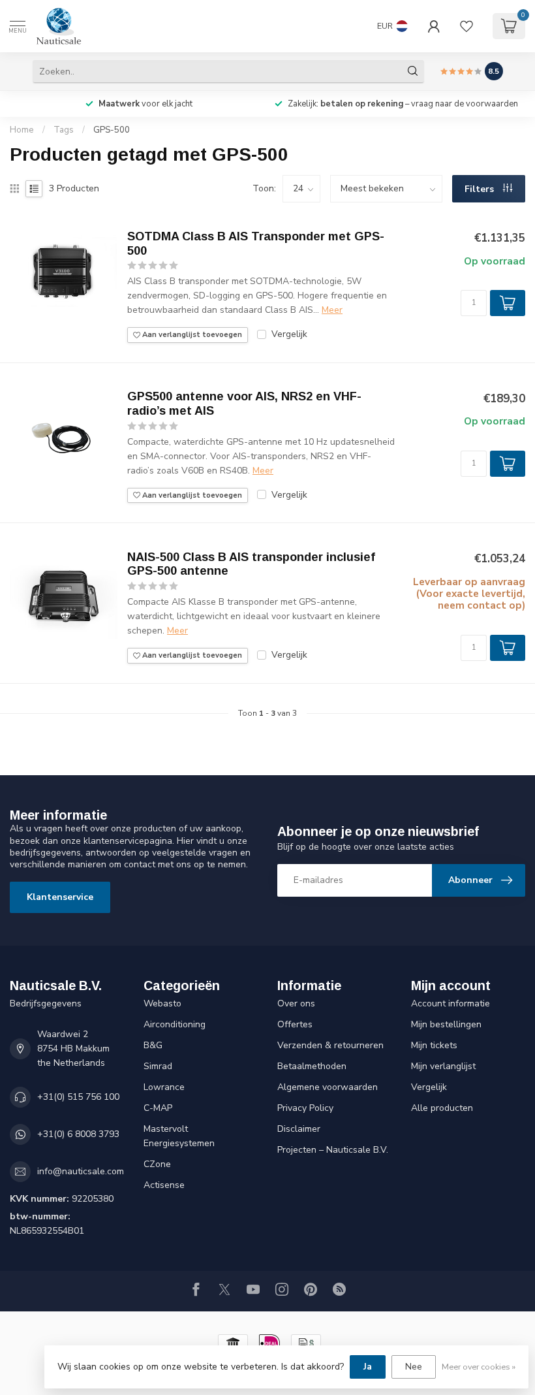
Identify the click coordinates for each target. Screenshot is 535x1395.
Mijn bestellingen (446, 1024)
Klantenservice (60, 897)
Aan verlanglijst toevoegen (191, 335)
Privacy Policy (305, 1108)
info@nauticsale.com (80, 1171)
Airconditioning (175, 1024)
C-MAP (158, 1108)
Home (22, 130)
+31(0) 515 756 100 (78, 1097)
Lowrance (164, 1087)
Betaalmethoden (311, 1066)
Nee (413, 1366)
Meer (332, 310)
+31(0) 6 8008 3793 (78, 1134)
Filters (481, 189)
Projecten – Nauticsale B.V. (332, 1150)
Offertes (295, 1024)
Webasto (162, 1003)
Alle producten (442, 1108)
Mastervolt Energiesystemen (179, 1136)
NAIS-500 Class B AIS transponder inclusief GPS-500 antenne (251, 564)
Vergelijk (289, 334)
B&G (153, 1045)
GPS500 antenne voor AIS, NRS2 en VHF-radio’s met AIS (244, 403)
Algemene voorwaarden (327, 1087)
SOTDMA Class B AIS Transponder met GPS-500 (255, 243)
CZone (157, 1164)
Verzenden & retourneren (330, 1045)
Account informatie (450, 1003)
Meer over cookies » (478, 1366)
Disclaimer (298, 1129)
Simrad (158, 1066)
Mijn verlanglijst (443, 1066)
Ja (367, 1366)
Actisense (164, 1185)
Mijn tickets (434, 1045)
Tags (64, 130)
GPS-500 (111, 130)
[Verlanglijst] (466, 26)
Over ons (296, 1003)
